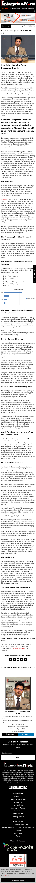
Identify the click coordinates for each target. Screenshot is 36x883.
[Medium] (34, 273)
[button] (10, 659)
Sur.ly (21, 867)
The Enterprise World (19, 648)
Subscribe (31, 8)
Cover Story (6, 26)
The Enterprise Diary (15, 8)
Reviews (24, 8)
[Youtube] (34, 277)
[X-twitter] (34, 270)
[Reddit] (34, 281)
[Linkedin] (34, 266)
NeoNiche (4, 199)
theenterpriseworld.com (17, 862)
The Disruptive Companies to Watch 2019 (18, 712)
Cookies (6, 875)
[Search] (1, 11)
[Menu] (35, 11)
